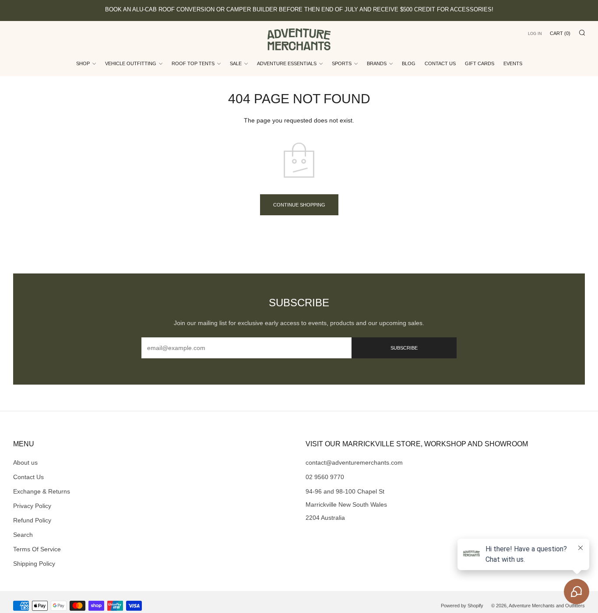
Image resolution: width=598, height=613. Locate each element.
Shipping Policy (34, 563)
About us (25, 462)
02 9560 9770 (325, 476)
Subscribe (404, 347)
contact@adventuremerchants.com (354, 462)
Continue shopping (299, 204)
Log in (535, 34)
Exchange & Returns (41, 491)
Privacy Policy (32, 505)
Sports (342, 63)
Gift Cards (479, 63)
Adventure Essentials (287, 63)
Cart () (560, 33)
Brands (377, 63)
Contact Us (440, 63)
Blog (408, 63)
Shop (83, 63)
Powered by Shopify (462, 605)
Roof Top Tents (193, 63)
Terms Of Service (37, 549)
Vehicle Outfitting (130, 63)
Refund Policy (32, 520)
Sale (236, 63)
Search (23, 534)
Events (512, 63)
